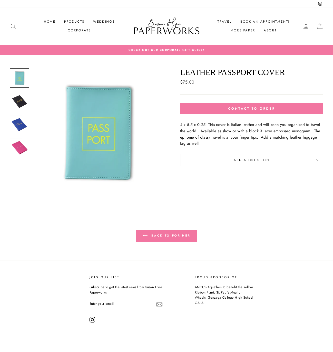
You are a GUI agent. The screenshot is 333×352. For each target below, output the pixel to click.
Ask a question (251, 160)
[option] (166, 50)
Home (49, 21)
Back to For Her (169, 235)
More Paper (243, 30)
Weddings (104, 21)
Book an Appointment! (265, 21)
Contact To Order (251, 108)
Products (74, 21)
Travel (224, 21)
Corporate (79, 30)
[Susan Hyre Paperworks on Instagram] (92, 320)
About (270, 30)
